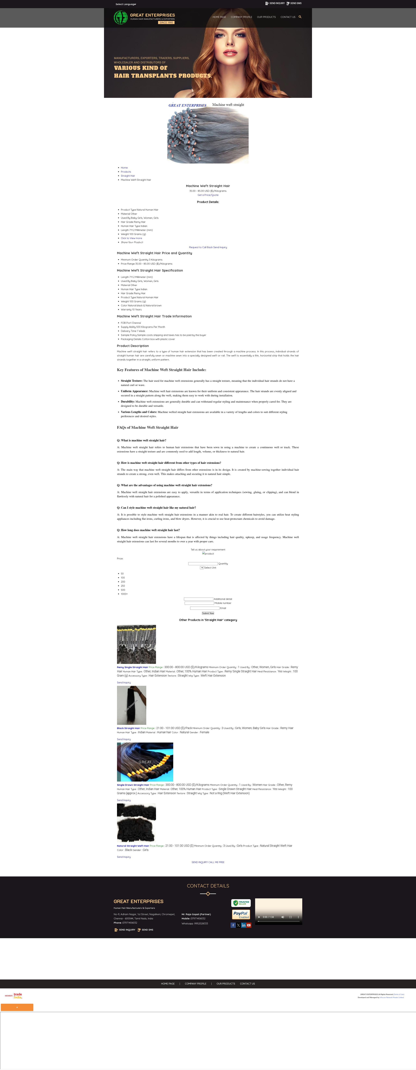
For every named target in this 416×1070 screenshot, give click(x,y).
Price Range (128, 263)
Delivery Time (128, 331)
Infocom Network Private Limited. (392, 997)
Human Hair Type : (144, 671)
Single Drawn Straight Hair (133, 784)
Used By (125, 281)
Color (124, 305)
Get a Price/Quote (208, 194)
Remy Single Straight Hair (132, 667)
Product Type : (232, 671)
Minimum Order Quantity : (224, 667)
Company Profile (241, 17)
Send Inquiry (220, 247)
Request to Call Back (201, 247)
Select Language (126, 4)
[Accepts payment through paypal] (241, 919)
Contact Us (288, 17)
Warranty (126, 309)
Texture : (178, 675)
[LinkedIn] (243, 927)
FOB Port (126, 322)
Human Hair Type (130, 289)
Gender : (199, 732)
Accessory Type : (148, 675)
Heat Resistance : (269, 671)
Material (125, 285)
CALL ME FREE (216, 862)
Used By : (258, 667)
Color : (180, 732)
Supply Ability (128, 326)
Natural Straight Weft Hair (133, 845)
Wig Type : (207, 675)
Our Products (266, 17)
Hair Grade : (279, 728)
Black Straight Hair (128, 728)
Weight (125, 301)
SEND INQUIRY (200, 862)
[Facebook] (233, 927)
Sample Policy (129, 335)
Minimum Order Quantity (134, 259)
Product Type (128, 297)
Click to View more (131, 238)
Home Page (219, 17)
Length (125, 277)
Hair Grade (127, 293)
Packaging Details (131, 339)
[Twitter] (238, 927)
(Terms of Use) (399, 994)
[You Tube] (248, 927)
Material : (186, 671)
